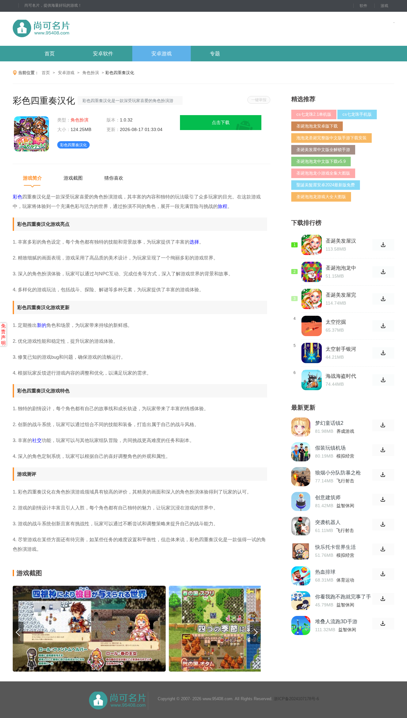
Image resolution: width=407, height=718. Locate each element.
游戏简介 (32, 178)
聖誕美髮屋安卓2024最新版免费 (325, 185)
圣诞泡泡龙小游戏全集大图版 (323, 173)
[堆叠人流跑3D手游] (300, 625)
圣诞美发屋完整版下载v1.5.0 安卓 (343, 295)
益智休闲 (345, 505)
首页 (50, 53)
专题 (215, 53)
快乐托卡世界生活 (335, 547)
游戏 (384, 5)
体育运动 (345, 580)
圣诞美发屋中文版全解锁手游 (323, 149)
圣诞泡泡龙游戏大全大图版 (321, 196)
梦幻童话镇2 (329, 423)
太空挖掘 (336, 322)
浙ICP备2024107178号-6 (296, 698)
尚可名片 (76, 29)
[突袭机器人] (300, 526)
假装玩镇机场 (330, 448)
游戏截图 (73, 178)
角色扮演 (90, 72)
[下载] (383, 425)
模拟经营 (345, 456)
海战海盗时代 (341, 376)
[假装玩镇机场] (300, 451)
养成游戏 (345, 431)
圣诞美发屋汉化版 (341, 241)
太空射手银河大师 (341, 349)
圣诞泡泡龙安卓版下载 (317, 126)
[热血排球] (300, 575)
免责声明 (3, 334)
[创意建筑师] (300, 501)
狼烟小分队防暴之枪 (338, 472)
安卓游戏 (161, 53)
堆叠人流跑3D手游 (336, 621)
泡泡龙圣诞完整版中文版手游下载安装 (331, 137)
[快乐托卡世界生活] (300, 551)
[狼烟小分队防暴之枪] (300, 476)
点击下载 (221, 122)
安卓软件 (103, 53)
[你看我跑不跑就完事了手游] (300, 600)
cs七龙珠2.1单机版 (313, 114)
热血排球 (325, 572)
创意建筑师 (328, 497)
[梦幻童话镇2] (300, 427)
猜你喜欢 (113, 178)
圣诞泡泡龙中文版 (341, 268)
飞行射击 (345, 480)
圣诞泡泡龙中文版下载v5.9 (321, 161)
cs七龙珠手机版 (357, 114)
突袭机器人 (328, 522)
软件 (363, 5)
